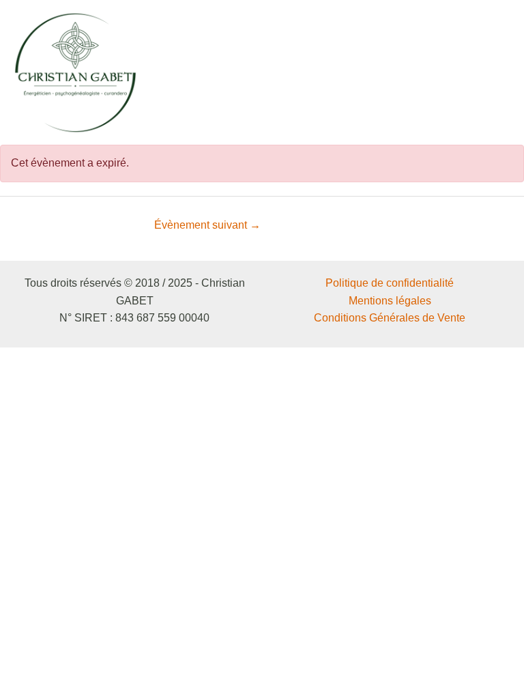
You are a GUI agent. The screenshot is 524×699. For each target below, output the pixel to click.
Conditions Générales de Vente (389, 318)
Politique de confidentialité (389, 283)
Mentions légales (390, 300)
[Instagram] (461, 73)
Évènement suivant (207, 225)
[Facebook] (441, 73)
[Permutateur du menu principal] (495, 72)
